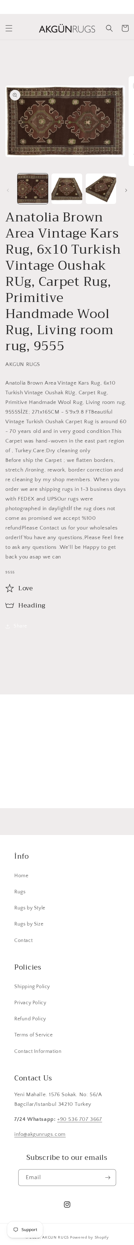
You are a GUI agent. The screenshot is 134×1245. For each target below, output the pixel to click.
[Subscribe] (111, 785)
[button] (9, 28)
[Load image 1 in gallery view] (33, 189)
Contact (23, 940)
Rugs (19, 892)
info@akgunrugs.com (40, 1134)
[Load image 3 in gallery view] (101, 189)
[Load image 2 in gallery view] (66, 189)
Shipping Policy (32, 987)
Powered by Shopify (89, 1237)
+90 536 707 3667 (79, 1119)
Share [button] (20, 626)
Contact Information (37, 1051)
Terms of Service (33, 1035)
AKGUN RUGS (55, 1237)
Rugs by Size (28, 924)
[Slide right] (126, 190)
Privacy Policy (30, 1003)
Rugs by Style (29, 908)
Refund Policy (30, 1019)
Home (21, 876)
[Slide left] (8, 190)
